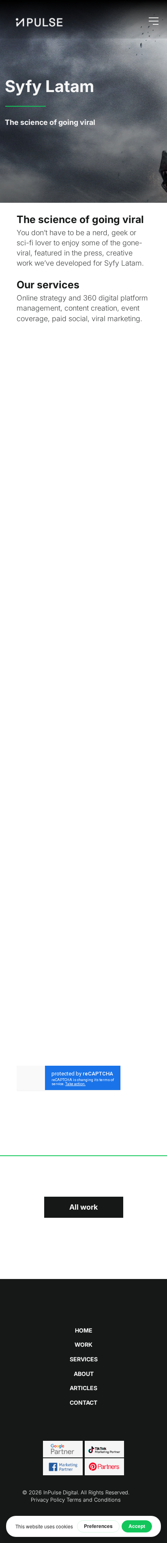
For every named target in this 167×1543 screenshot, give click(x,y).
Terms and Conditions (93, 1499)
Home (83, 1330)
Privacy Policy (48, 1499)
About (84, 1373)
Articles (83, 1387)
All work (83, 1207)
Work (83, 1344)
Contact (83, 1402)
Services (84, 1359)
